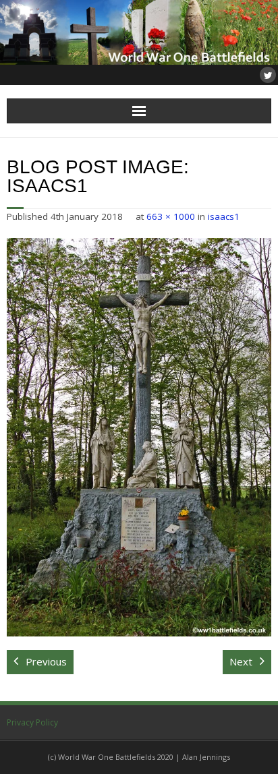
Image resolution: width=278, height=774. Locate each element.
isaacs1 (224, 216)
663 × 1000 (170, 216)
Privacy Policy (32, 722)
